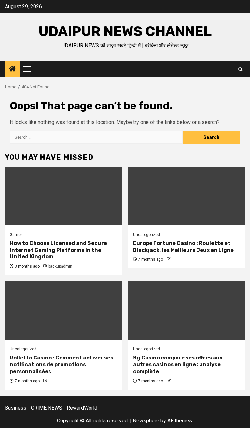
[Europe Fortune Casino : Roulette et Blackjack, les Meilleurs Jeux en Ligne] (186, 196)
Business (15, 408)
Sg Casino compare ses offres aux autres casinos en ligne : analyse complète (178, 364)
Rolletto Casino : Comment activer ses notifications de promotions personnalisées (61, 364)
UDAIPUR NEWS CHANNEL (125, 31)
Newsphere (146, 421)
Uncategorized (146, 234)
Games (16, 234)
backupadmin (60, 266)
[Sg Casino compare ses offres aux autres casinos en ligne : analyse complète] (186, 310)
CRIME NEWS (46, 408)
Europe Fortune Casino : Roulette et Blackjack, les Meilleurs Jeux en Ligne (183, 246)
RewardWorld (82, 408)
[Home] (12, 69)
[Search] (240, 69)
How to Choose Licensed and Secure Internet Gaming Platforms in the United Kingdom (58, 250)
